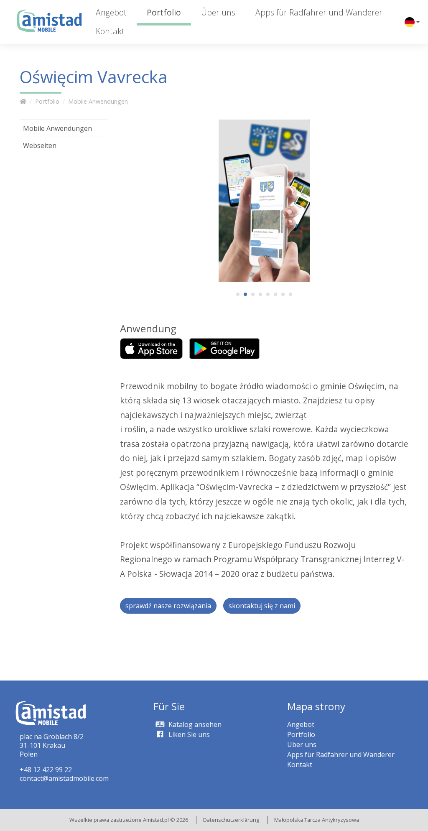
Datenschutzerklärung (231, 819)
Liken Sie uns (188, 734)
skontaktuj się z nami (262, 605)
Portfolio (164, 12)
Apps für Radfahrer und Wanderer (318, 12)
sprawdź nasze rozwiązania (168, 605)
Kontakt (110, 31)
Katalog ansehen (194, 724)
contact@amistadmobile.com (64, 778)
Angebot (111, 12)
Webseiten (39, 145)
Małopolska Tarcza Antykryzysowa (316, 819)
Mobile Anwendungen (98, 101)
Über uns (218, 12)
